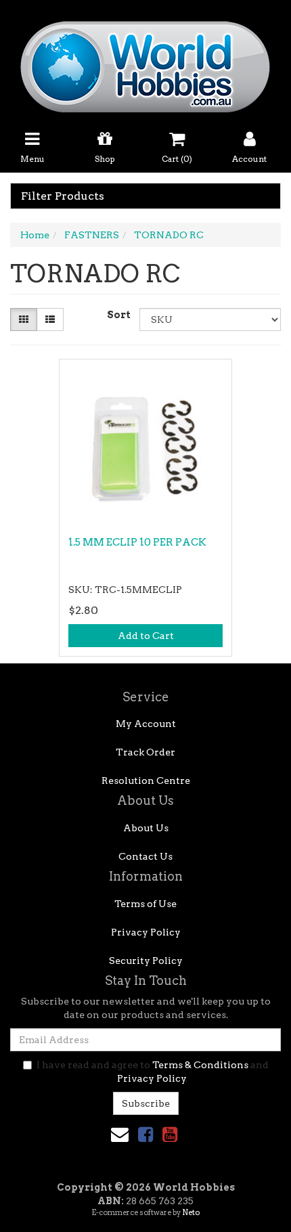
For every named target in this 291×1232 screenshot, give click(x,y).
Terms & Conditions (200, 1064)
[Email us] (120, 1134)
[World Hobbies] (145, 62)
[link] (145, 1134)
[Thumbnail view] (23, 319)
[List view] (50, 319)
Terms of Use (145, 903)
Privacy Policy (146, 932)
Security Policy (146, 960)
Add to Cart (146, 635)
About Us (146, 827)
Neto (191, 1212)
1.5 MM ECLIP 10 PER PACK (137, 542)
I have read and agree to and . (153, 1071)
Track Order (145, 752)
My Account (146, 723)
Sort (118, 314)
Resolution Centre (146, 780)
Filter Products (62, 196)
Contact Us (145, 856)
